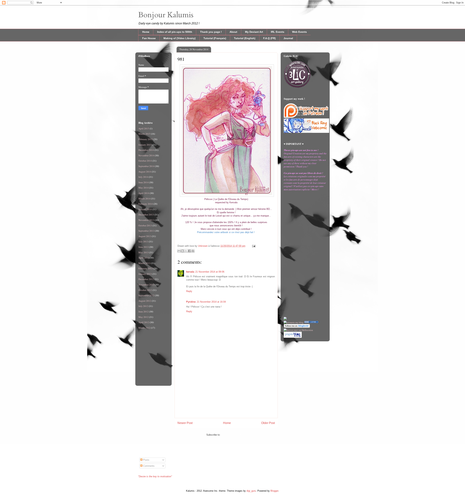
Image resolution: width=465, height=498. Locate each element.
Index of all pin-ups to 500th (174, 31)
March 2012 (144, 327)
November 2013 (146, 220)
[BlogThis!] (182, 251)
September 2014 (146, 166)
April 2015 (143, 128)
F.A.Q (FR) (269, 38)
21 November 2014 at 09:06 (209, 271)
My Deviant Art (254, 31)
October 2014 (145, 160)
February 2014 (145, 203)
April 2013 (143, 257)
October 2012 (145, 290)
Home (145, 31)
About (233, 31)
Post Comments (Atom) (233, 434)
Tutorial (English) (244, 38)
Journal (288, 38)
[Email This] (179, 251)
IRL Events (277, 31)
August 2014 (144, 171)
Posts (145, 460)
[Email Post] (253, 246)
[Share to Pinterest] (193, 251)
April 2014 (143, 193)
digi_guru (251, 490)
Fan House (149, 38)
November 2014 (146, 155)
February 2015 (145, 139)
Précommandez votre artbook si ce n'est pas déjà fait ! (226, 232)
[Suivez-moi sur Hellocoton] (298, 330)
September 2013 (146, 230)
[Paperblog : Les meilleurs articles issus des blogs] (293, 336)
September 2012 (146, 295)
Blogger (274, 490)
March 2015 (144, 133)
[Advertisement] (226, 392)
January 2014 (145, 209)
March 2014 (144, 198)
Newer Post (185, 422)
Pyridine (191, 301)
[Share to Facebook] (189, 251)
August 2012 (144, 300)
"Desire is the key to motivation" (155, 476)
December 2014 (146, 150)
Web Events (299, 31)
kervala (190, 271)
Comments (148, 466)
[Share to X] (186, 251)
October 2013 (145, 225)
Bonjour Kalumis (165, 15)
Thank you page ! (211, 31)
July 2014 (143, 176)
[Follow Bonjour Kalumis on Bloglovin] (297, 326)
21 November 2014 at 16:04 (211, 301)
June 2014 (143, 182)
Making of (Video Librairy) (179, 38)
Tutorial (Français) (214, 38)
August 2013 (144, 236)
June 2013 (143, 247)
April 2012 (143, 322)
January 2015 (145, 144)
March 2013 (144, 263)
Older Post (268, 422)
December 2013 (146, 214)
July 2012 (143, 306)
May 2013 (143, 252)
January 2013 (145, 273)
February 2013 (145, 268)
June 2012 (143, 311)
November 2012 (146, 284)
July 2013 (143, 241)
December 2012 (146, 279)
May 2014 (143, 187)
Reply (189, 291)
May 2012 (143, 317)
